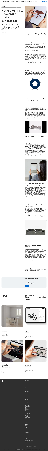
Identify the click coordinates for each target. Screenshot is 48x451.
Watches (26, 410)
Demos (26, 422)
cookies (18, 449)
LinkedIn (26, 441)
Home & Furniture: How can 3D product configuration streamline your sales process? (11, 7)
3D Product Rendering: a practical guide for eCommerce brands (6, 329)
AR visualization (33, 258)
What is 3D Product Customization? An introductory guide (28, 364)
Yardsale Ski (26, 418)
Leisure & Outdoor (27, 402)
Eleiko (25, 419)
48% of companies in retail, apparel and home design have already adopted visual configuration (35, 69)
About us (26, 434)
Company (32, 1)
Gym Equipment (27, 406)
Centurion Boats (27, 417)
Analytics (26, 394)
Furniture (4, 6)
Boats (26, 403)
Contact (26, 438)
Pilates (26, 408)
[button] (36, 231)
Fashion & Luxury (27, 409)
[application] (35, 127)
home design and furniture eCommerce (32, 249)
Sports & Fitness (27, 405)
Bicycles (26, 425)
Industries (22, 1)
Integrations (26, 395)
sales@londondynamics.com (29, 440)
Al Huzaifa (26, 416)
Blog (36, 1)
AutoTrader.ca (27, 415)
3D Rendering (3, 331)
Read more (3, 336)
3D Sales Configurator (28, 387)
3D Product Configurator (28, 382)
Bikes (25, 407)
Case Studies (27, 1)
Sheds (26, 404)
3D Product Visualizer (28, 383)
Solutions (12, 1)
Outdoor (26, 428)
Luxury (26, 427)
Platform (17, 1)
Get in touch (44, 1)
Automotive (26, 424)
